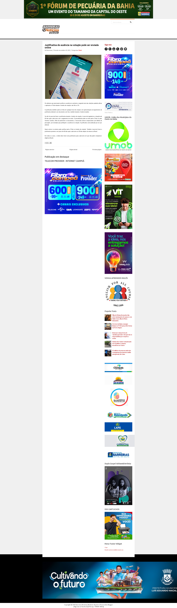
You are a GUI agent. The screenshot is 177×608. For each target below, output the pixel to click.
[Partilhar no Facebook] (51, 143)
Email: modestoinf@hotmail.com (114, 550)
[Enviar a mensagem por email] (45, 143)
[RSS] (117, 49)
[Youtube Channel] (113, 49)
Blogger (110, 605)
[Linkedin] (125, 49)
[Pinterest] (121, 49)
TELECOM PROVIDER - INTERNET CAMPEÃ (64, 161)
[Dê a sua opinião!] (47, 143)
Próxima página (96, 149)
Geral (79, 50)
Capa (106, 547)
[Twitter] (110, 49)
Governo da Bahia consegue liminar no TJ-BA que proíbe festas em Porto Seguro (122, 325)
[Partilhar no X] (49, 143)
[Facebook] (106, 49)
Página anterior (49, 149)
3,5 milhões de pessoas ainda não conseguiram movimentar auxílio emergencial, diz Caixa (121, 352)
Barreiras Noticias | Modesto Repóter (87, 605)
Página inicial (73, 149)
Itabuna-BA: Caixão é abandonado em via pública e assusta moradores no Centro (121, 343)
